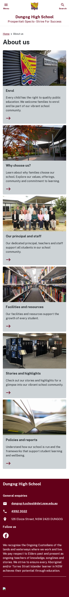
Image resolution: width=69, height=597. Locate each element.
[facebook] (6, 537)
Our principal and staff (23, 236)
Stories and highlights (23, 373)
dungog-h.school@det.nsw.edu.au (34, 503)
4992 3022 (19, 511)
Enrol (10, 91)
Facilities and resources (25, 307)
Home (6, 33)
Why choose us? (18, 165)
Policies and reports (21, 440)
